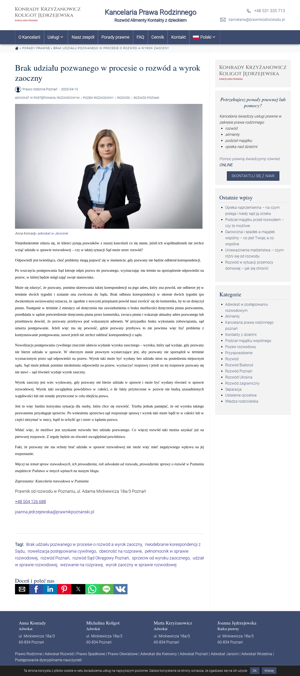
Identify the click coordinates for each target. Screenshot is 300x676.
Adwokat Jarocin (225, 654)
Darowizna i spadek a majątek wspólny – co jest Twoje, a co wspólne (250, 238)
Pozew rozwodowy (98, 97)
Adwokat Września (256, 654)
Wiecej (269, 670)
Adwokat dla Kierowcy (158, 654)
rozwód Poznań (55, 557)
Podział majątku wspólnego (248, 340)
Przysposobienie (238, 353)
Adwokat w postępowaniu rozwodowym (47, 97)
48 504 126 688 (31, 501)
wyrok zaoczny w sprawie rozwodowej (141, 564)
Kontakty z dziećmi (241, 334)
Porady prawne (36, 48)
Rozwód (123, 97)
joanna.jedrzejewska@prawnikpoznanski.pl (54, 511)
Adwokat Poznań (194, 654)
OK (255, 670)
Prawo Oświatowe (123, 654)
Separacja (233, 389)
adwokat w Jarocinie (52, 233)
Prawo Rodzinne (28, 654)
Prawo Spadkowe (90, 654)
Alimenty (232, 316)
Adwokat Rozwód (59, 654)
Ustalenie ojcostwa (241, 395)
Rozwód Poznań (146, 97)
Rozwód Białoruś (239, 365)
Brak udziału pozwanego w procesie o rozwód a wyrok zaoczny (84, 544)
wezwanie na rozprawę (81, 564)
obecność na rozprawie (120, 551)
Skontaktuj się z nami (253, 176)
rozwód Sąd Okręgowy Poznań (100, 557)
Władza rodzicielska (241, 401)
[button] (22, 589)
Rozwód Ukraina (238, 377)
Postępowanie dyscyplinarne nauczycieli (48, 660)
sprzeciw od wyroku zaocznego (161, 557)
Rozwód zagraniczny (242, 383)
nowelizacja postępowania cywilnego (62, 551)
